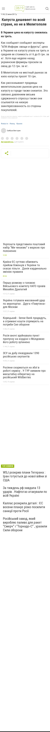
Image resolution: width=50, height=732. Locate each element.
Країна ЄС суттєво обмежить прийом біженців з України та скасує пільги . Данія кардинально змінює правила (24, 266)
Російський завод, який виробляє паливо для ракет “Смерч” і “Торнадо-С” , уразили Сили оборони (25, 524)
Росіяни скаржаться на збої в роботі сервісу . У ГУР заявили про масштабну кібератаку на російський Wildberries (24, 372)
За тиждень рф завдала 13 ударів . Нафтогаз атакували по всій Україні (25, 491)
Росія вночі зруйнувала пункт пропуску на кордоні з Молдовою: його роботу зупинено (24, 339)
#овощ (12, 124)
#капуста (4, 124)
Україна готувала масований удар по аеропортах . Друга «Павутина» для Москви (24, 304)
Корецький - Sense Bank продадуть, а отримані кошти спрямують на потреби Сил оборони (24, 321)
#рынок (19, 124)
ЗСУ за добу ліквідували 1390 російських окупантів (21, 354)
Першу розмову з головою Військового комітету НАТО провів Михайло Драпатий (24, 286)
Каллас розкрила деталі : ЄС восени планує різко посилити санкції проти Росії (24, 507)
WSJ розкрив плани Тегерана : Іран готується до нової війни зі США (25, 476)
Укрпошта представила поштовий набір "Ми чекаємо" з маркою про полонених (24, 247)
